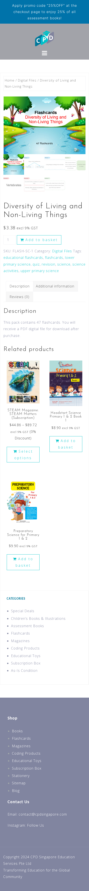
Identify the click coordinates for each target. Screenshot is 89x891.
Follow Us (35, 825)
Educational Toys (26, 655)
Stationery (21, 775)
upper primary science (40, 270)
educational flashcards (23, 257)
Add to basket (41, 239)
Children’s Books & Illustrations (38, 618)
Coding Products (25, 648)
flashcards (54, 257)
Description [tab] (20, 286)
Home (9, 80)
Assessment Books (27, 625)
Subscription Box (26, 663)
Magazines (20, 640)
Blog (16, 790)
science (63, 264)
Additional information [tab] (55, 286)
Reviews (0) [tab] (19, 296)
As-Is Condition (24, 670)
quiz (36, 264)
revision (48, 264)
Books (17, 731)
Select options (23, 454)
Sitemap (19, 783)
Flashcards (20, 633)
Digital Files (27, 80)
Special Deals (22, 611)
